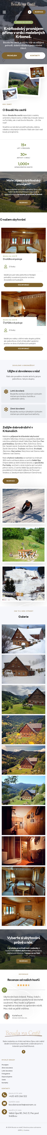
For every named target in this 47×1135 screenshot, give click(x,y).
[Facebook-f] (29, 12)
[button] (4, 12)
